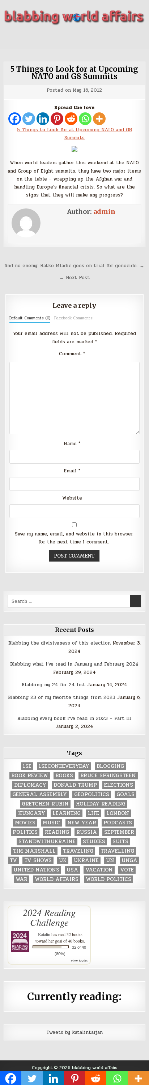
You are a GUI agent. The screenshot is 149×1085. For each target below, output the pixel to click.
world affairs (56, 879)
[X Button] (42, 37)
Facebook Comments (73, 318)
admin (104, 211)
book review (29, 775)
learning (66, 813)
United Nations (36, 870)
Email (72, 471)
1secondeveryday (64, 766)
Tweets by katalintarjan (74, 1032)
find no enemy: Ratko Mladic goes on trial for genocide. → (74, 265)
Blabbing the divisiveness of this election (59, 643)
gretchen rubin (45, 804)
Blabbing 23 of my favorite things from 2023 (61, 697)
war (21, 879)
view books (79, 960)
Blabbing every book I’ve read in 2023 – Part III (74, 718)
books (64, 775)
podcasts (117, 823)
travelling (117, 851)
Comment (72, 353)
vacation (99, 870)
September (119, 832)
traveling (78, 851)
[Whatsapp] (85, 118)
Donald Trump (75, 785)
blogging (110, 766)
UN (110, 860)
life (93, 813)
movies (25, 823)
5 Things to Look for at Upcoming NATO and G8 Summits (74, 73)
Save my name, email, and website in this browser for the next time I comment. (74, 538)
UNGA (129, 860)
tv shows (38, 860)
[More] (99, 118)
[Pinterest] (57, 118)
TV (13, 860)
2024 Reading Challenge (49, 917)
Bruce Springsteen (108, 775)
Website (72, 498)
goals (125, 794)
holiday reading (100, 804)
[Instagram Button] (81, 37)
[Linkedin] (43, 118)
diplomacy (30, 785)
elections (118, 785)
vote (127, 870)
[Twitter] (28, 118)
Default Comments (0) (29, 318)
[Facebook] (14, 118)
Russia (86, 832)
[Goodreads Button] (94, 37)
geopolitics (91, 794)
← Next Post (74, 277)
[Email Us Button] (107, 37)
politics (25, 832)
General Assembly (39, 794)
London (117, 813)
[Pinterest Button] (55, 37)
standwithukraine (47, 841)
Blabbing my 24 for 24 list (53, 684)
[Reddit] (71, 118)
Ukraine (86, 860)
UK (63, 860)
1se (27, 766)
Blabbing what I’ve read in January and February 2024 (74, 664)
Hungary (31, 813)
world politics (108, 879)
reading (57, 832)
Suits (120, 841)
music (51, 823)
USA (72, 870)
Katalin (44, 934)
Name (72, 443)
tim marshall (34, 851)
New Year (81, 823)
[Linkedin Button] (68, 37)
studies (94, 841)
